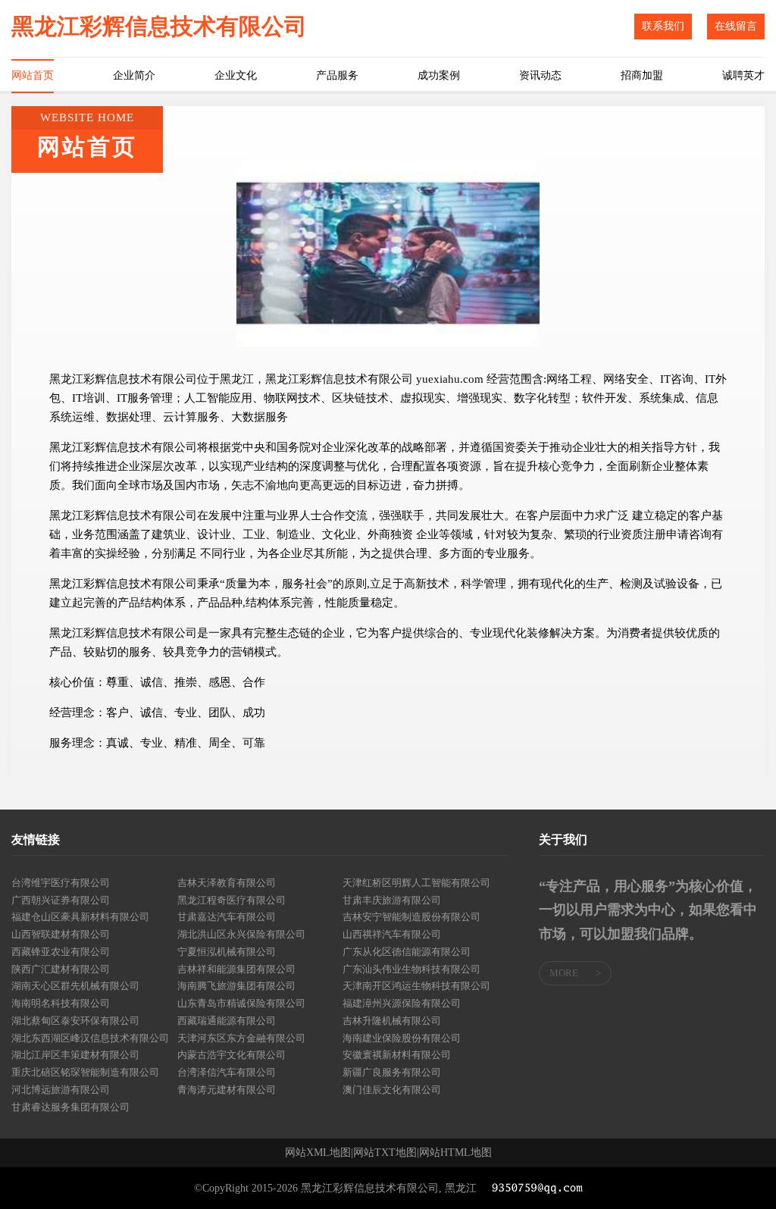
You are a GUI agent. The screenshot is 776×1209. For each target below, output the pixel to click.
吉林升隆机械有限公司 (392, 1020)
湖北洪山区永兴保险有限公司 (241, 934)
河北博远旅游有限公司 (60, 1089)
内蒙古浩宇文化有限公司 (231, 1054)
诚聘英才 (743, 75)
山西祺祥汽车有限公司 (392, 934)
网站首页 (32, 75)
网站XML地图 (318, 1153)
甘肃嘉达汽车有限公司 (226, 916)
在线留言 (736, 26)
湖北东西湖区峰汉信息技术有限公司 (90, 1038)
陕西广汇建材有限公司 (60, 969)
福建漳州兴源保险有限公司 (402, 1003)
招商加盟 (642, 75)
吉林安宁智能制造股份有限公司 (411, 916)
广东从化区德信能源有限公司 (407, 951)
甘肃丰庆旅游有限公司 (392, 900)
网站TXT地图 (385, 1153)
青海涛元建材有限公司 (226, 1089)
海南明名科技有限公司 (60, 1003)
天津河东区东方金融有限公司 (241, 1038)
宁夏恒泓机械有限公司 (226, 951)
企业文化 (235, 75)
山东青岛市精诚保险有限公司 (241, 1003)
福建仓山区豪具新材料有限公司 (80, 916)
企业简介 (134, 75)
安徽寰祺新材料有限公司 (397, 1054)
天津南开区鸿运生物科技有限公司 (416, 985)
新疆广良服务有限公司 (392, 1072)
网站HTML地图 (455, 1153)
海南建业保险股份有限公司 (402, 1038)
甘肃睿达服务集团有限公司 (70, 1107)
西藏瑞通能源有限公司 (226, 1020)
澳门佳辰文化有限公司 (392, 1089)
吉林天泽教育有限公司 (226, 882)
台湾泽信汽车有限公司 (226, 1072)
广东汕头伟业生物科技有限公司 (411, 969)
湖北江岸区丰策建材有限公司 (75, 1054)
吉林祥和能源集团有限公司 (236, 969)
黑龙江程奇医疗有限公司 (231, 900)
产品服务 (337, 75)
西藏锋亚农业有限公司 (60, 951)
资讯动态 (540, 75)
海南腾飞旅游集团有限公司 (236, 985)
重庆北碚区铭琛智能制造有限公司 (85, 1072)
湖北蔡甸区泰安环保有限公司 (75, 1020)
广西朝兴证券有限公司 (60, 900)
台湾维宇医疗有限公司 (60, 882)
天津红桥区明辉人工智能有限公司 (416, 882)
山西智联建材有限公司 (60, 934)
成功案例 (439, 75)
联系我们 (663, 26)
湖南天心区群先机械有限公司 (75, 985)
